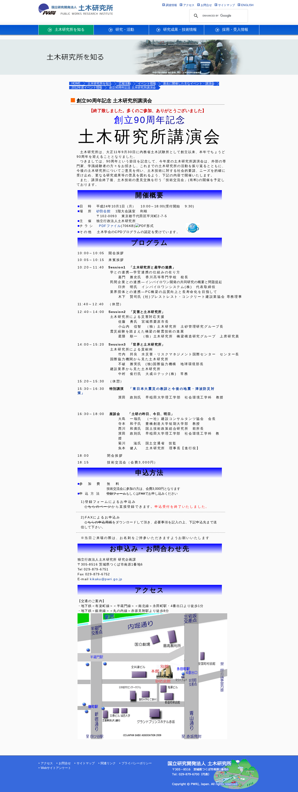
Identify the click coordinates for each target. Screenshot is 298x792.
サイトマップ (86, 763)
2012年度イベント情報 (86, 87)
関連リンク (108, 763)
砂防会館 (103, 211)
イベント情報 (147, 83)
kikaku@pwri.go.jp (106, 579)
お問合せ (65, 763)
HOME (76, 83)
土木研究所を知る (100, 83)
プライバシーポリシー (137, 763)
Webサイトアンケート (56, 768)
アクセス (47, 763)
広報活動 (125, 83)
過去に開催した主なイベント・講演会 (188, 83)
